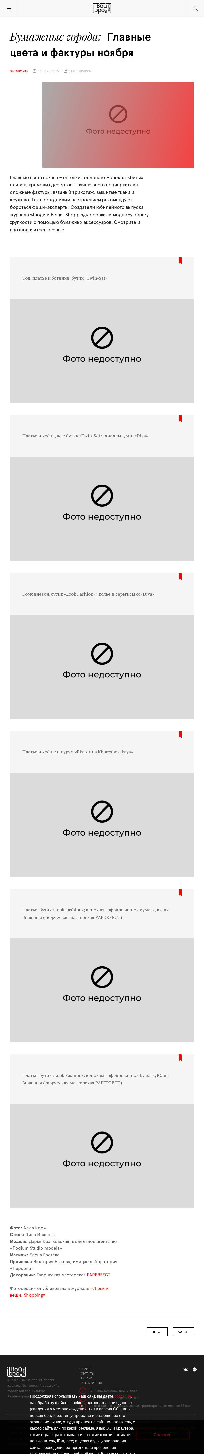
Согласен (162, 1435)
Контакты (86, 1373)
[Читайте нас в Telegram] (195, 1370)
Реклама (85, 1378)
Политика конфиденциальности (112, 1390)
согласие (122, 1396)
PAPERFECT (98, 1275)
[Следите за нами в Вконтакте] (185, 1370)
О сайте (85, 1368)
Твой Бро (102, 8)
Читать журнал (90, 1383)
